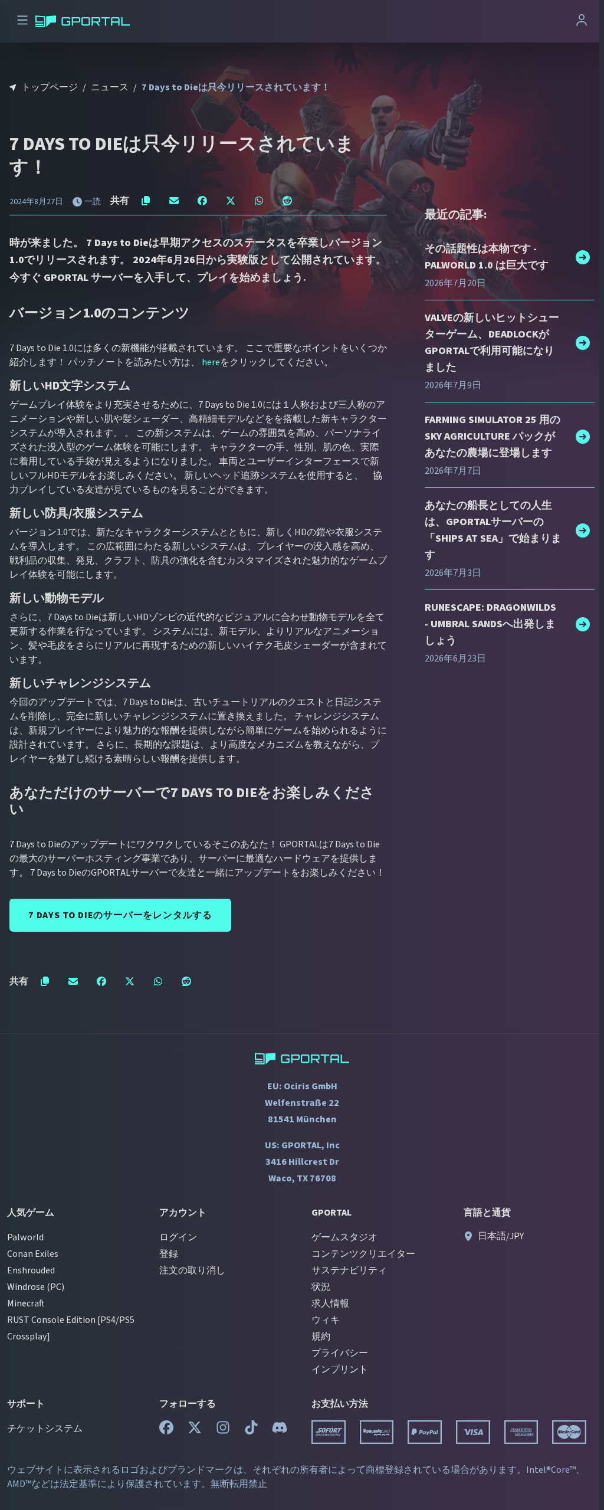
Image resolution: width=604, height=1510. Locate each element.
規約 (320, 1336)
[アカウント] (582, 21)
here (211, 362)
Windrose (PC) (35, 1286)
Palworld (25, 1237)
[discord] (280, 1430)
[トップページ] (82, 21)
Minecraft (26, 1303)
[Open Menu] (22, 21)
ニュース (110, 87)
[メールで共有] (174, 200)
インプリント (339, 1369)
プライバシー (339, 1353)
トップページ (49, 87)
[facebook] (166, 1430)
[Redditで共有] (287, 200)
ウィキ (325, 1320)
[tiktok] (251, 1430)
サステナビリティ (349, 1270)
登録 (168, 1253)
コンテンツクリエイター (363, 1253)
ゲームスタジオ (344, 1237)
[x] (195, 1430)
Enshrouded (31, 1270)
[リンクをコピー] (145, 200)
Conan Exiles (32, 1253)
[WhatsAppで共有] (259, 200)
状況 (320, 1286)
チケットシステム (45, 1428)
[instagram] (223, 1430)
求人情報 (330, 1303)
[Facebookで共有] (202, 200)
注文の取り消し (192, 1270)
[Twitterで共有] (230, 200)
